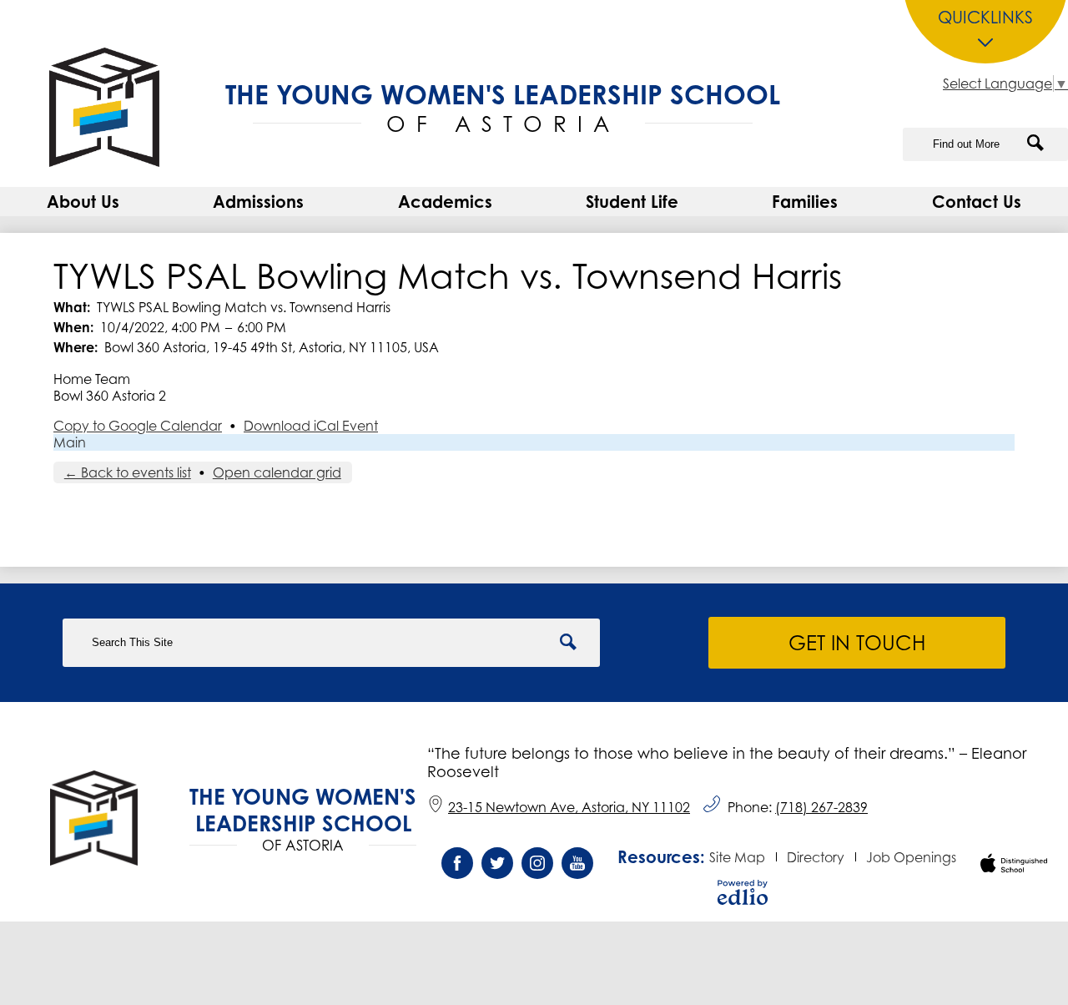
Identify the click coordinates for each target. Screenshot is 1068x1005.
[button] (83, 201)
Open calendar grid (277, 472)
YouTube (577, 863)
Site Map (737, 857)
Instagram (537, 863)
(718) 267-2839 (821, 807)
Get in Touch (856, 642)
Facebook (457, 863)
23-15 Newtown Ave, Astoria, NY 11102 (569, 807)
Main (69, 442)
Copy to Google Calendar (137, 425)
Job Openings (911, 857)
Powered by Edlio (742, 892)
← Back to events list (127, 472)
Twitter (497, 863)
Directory (815, 857)
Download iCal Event (311, 425)
